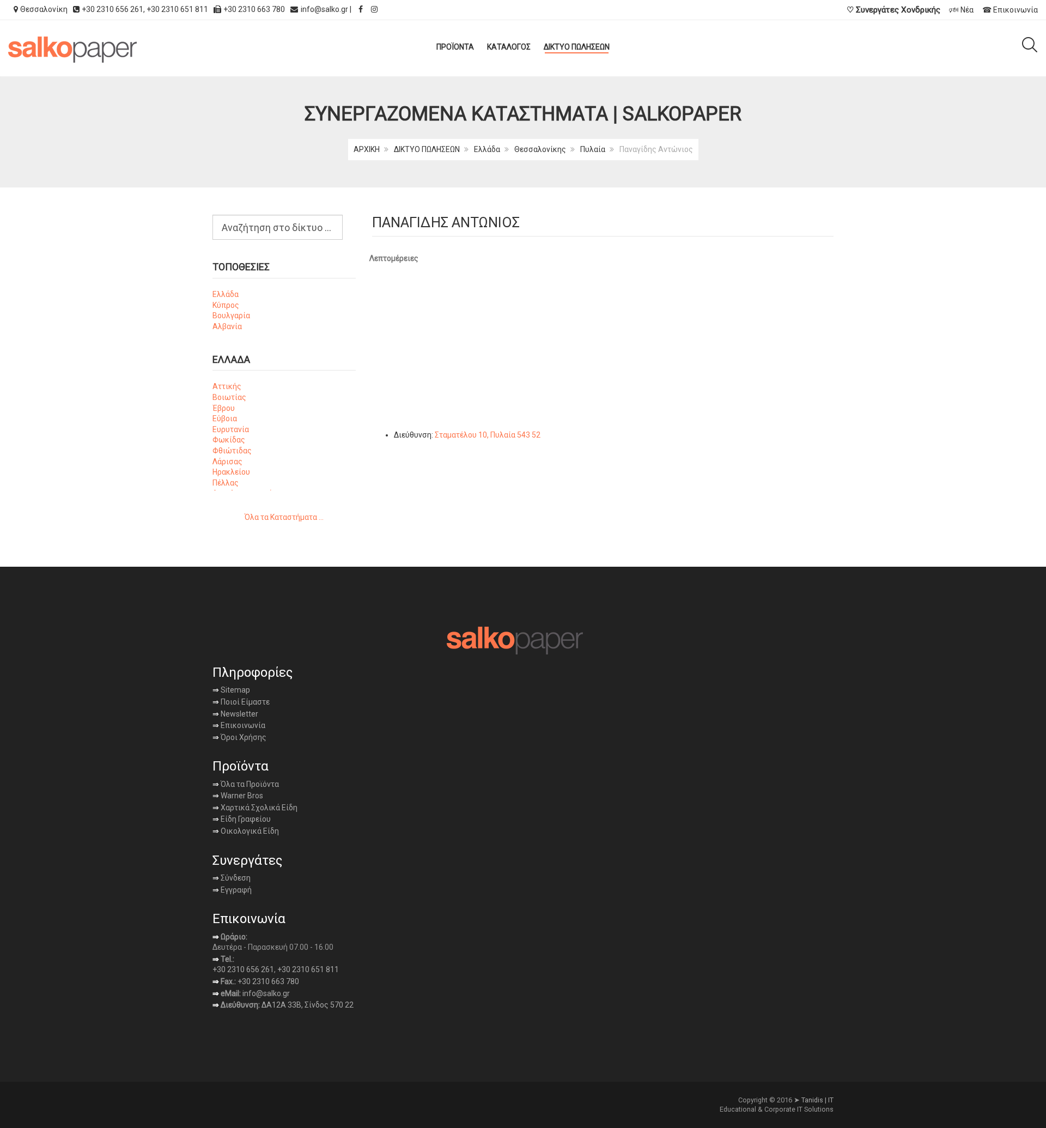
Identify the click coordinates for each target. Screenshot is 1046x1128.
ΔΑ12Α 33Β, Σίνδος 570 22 (308, 1004)
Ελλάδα (487, 149)
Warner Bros (237, 795)
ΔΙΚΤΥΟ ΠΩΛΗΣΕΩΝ (427, 149)
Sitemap (234, 690)
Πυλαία (592, 149)
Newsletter (235, 713)
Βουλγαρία (231, 315)
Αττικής (226, 386)
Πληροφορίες (252, 672)
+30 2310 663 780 (268, 981)
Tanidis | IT (817, 1100)
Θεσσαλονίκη (44, 9)
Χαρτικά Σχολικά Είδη (254, 807)
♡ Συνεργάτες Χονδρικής (893, 10)
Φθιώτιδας (232, 450)
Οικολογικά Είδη (245, 831)
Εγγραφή (235, 890)
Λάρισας (227, 461)
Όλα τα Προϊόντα (245, 784)
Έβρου (223, 408)
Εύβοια (224, 418)
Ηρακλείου (231, 472)
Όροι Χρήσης (239, 737)
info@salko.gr (324, 9)
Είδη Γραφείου (241, 819)
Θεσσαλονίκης (540, 149)
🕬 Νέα (961, 9)
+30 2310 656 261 (112, 9)
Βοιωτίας (229, 397)
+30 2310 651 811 (177, 9)
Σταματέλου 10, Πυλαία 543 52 (487, 434)
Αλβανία (227, 326)
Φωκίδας (228, 439)
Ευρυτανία (230, 429)
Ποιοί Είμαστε (244, 702)
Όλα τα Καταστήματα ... (284, 517)
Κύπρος (225, 305)
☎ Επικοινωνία (1010, 9)
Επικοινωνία (238, 725)
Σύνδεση (231, 878)
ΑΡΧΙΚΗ (367, 149)
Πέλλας (225, 482)
